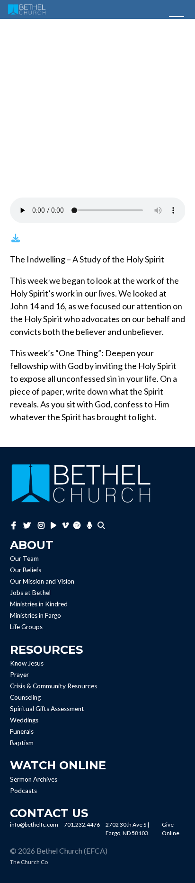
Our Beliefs (25, 570)
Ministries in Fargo (35, 616)
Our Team (24, 559)
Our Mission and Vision (42, 582)
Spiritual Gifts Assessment (47, 708)
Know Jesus (27, 663)
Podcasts (23, 790)
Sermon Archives (33, 779)
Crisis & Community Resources (53, 686)
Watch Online (58, 765)
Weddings (24, 720)
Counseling (25, 697)
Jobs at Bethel (30, 593)
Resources (46, 650)
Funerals (22, 731)
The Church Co (29, 861)
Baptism (22, 743)
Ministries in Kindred (39, 604)
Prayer (19, 674)
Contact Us (49, 813)
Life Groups (26, 627)
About (31, 545)
